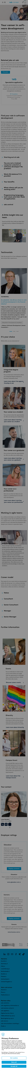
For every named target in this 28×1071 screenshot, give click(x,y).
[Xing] (20, 954)
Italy (2, 966)
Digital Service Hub (7, 1013)
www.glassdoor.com (13, 882)
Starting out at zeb (11, 157)
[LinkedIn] (4, 954)
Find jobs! (5, 72)
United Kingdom (6, 981)
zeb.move (4, 1021)
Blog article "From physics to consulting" (12, 322)
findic (2, 1026)
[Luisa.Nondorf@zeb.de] (6, 824)
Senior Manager (10, 617)
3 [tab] (17, 331)
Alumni (3, 989)
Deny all (14, 1062)
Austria (3, 961)
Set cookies (14, 1058)
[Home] (14, 2)
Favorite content (23, 2)
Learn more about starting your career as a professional (13, 501)
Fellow (6, 593)
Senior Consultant (11, 605)
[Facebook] (16, 954)
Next (4, 539)
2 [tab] (14, 331)
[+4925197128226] (2, 824)
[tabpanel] (14, 298)
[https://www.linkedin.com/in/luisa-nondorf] (9, 824)
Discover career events (13, 682)
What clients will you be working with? (13, 188)
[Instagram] (8, 954)
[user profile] (5, 2)
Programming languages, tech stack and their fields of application (14, 197)
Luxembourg (4, 968)
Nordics (3, 974)
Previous (1, 539)
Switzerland (4, 979)
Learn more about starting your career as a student (12, 420)
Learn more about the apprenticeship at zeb (14, 382)
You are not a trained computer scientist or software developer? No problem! (13, 165)
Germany (3, 963)
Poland (3, 976)
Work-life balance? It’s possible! (13, 175)
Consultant (8, 599)
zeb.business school (7, 1008)
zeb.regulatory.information (9, 1005)
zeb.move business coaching (9, 1023)
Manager (7, 611)
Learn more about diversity (15, 727)
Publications (4, 995)
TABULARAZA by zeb (7, 1016)
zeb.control (8, 204)
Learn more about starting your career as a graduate (12, 459)
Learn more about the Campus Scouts (13, 776)
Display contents (14, 868)
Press (2, 992)
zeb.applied (4, 1010)
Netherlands (4, 971)
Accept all (14, 1066)
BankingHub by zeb (7, 1018)
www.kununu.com (13, 932)
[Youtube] (12, 954)
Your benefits (9, 182)
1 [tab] (10, 331)
